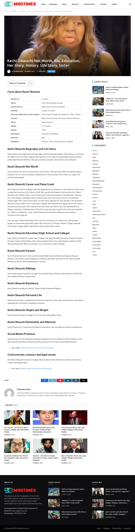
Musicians (51, 71)
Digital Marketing (98, 181)
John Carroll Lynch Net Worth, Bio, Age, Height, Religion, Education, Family (117, 513)
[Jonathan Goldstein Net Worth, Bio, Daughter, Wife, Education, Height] (17, 445)
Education (95, 184)
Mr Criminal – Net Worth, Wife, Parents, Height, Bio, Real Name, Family (16, 429)
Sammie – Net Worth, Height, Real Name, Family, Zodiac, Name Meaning (45, 458)
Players (95, 235)
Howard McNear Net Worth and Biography (37, 348)
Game (94, 204)
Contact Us (127, 528)
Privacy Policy (116, 528)
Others (94, 231)
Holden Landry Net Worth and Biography (36, 369)
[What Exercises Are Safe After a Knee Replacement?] (98, 113)
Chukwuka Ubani (18, 71)
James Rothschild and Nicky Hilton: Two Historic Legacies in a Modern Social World (118, 134)
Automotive (96, 167)
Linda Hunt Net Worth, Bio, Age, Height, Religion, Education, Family (118, 501)
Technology (96, 248)
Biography (53, 4)
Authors (95, 164)
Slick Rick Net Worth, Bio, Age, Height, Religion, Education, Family (73, 429)
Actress (95, 154)
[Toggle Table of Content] (28, 83)
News (64, 4)
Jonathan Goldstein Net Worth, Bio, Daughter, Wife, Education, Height (16, 458)
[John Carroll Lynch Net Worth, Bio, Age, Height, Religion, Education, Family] (98, 515)
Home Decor (96, 211)
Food (94, 201)
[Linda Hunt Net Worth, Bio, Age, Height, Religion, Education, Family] (98, 503)
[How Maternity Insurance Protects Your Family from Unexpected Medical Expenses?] (98, 124)
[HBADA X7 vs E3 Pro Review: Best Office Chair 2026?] (98, 101)
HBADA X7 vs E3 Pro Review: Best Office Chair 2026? (116, 100)
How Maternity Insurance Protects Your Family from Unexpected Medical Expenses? (118, 122)
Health (114, 4)
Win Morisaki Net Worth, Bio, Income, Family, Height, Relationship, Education (44, 429)
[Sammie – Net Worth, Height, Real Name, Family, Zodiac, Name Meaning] (46, 445)
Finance (95, 198)
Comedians (96, 177)
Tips (93, 251)
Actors (94, 150)
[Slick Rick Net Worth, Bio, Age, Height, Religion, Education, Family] (74, 417)
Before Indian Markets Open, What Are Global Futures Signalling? (117, 88)
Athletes (95, 161)
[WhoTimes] (20, 4)
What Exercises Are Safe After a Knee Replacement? (118, 111)
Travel (94, 255)
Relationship (96, 238)
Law (93, 218)
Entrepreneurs (97, 191)
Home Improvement (99, 214)
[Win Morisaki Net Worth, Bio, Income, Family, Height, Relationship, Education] (46, 417)
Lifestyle (103, 4)
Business (75, 4)
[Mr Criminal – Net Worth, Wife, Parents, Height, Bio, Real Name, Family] (17, 417)
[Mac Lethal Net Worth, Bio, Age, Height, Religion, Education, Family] (74, 445)
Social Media (96, 241)
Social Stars (96, 245)
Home (43, 4)
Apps (94, 157)
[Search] (130, 4)
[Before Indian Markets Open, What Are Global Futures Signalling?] (98, 90)
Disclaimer (106, 528)
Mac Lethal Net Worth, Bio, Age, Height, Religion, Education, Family (73, 458)
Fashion (95, 194)
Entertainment (89, 4)
